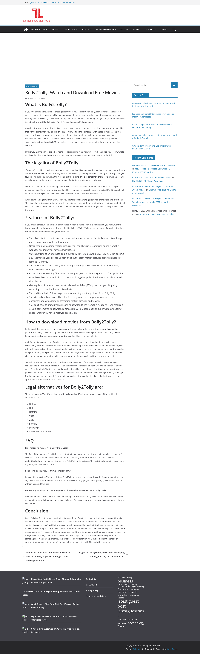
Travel (121, 626)
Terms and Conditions (96, 596)
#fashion (122, 577)
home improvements (128, 595)
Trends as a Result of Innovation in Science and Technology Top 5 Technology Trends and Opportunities (48, 556)
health (133, 592)
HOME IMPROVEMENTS (106, 29)
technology (136, 623)
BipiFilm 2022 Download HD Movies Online (151, 177)
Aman (43, 98)
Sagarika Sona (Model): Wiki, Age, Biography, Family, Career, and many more (102, 554)
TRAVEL (164, 29)
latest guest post (128, 603)
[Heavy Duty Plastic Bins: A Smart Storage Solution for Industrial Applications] (25, 580)
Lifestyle (122, 619)
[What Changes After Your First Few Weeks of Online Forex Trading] (25, 605)
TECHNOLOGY (150, 29)
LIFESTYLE (124, 29)
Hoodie (121, 598)
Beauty (129, 578)
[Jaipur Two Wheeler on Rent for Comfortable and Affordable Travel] (25, 618)
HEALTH (85, 29)
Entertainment (32, 86)
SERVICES (136, 29)
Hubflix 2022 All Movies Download (147, 181)
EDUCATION (70, 29)
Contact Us (91, 579)
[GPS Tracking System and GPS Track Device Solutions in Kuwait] (25, 630)
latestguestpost (131, 613)
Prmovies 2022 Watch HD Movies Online (156, 214)
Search (174, 85)
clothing (133, 584)
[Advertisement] (100, 61)
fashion (122, 592)
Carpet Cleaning (123, 584)
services (132, 619)
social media (122, 624)
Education (123, 589)
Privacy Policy (92, 590)
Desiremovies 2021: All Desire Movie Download (153, 165)
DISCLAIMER (91, 584)
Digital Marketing (138, 587)
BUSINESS (56, 29)
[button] (46, 29)
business (125, 581)
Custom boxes (124, 586)
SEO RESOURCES (38, 29)
